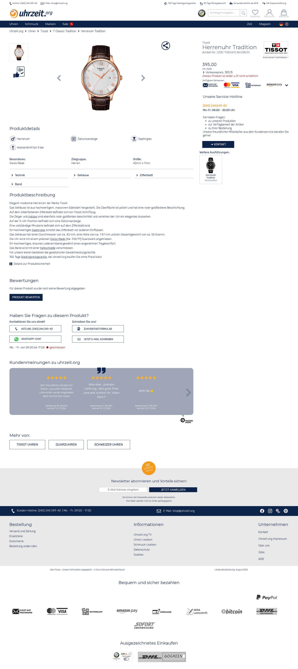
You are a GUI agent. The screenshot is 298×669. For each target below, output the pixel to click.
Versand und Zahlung (22, 531)
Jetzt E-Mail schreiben (98, 339)
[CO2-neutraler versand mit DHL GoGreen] (162, 657)
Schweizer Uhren (108, 444)
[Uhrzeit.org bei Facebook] (262, 511)
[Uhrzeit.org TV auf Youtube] (278, 511)
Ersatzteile (16, 536)
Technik (20, 175)
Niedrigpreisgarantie (34, 257)
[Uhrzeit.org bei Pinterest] (286, 511)
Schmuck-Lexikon (145, 545)
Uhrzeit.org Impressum (272, 539)
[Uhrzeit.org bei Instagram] (270, 511)
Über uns (264, 545)
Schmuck (31, 24)
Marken (50, 24)
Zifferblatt (146, 175)
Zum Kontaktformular (97, 329)
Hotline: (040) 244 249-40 (25, 3)
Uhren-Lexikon (143, 540)
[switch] (126, 659)
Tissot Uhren (27, 444)
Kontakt (219, 144)
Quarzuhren (66, 444)
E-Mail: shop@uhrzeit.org (55, 3)
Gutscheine (16, 541)
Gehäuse (83, 175)
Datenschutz (142, 550)
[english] (287, 24)
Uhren (13, 24)
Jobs (261, 552)
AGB (261, 559)
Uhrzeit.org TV (143, 535)
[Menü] (130, 653)
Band (19, 184)
